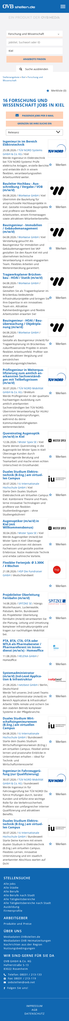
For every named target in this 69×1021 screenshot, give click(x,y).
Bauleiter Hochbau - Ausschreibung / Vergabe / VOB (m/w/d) (23, 187)
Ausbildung (11, 907)
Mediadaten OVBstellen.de (22, 936)
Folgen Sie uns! (17, 988)
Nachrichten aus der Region (23, 944)
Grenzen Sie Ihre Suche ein (34, 123)
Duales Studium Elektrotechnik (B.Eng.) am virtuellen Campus (23, 475)
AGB (34, 1009)
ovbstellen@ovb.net (21, 982)
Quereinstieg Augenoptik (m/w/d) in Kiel (21, 435)
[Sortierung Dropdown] (59, 133)
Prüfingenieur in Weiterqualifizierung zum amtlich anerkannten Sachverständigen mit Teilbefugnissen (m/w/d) (23, 376)
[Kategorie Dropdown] (59, 34)
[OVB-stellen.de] (19, 6)
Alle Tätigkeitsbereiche (19, 899)
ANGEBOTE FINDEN (34, 59)
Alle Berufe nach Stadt (19, 895)
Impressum (34, 1006)
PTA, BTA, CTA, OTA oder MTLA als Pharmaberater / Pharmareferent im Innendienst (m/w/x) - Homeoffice (23, 645)
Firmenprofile (13, 910)
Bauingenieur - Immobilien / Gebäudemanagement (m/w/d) (22, 228)
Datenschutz (34, 1013)
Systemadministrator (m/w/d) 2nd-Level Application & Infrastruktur (22, 676)
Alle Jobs (10, 883)
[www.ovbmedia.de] (34, 17)
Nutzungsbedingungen (19, 948)
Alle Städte (11, 887)
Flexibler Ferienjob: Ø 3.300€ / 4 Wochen (23, 564)
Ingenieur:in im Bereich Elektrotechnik (20, 143)
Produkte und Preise (18, 923)
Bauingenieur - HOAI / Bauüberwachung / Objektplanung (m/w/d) (22, 323)
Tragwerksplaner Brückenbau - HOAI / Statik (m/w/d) (23, 276)
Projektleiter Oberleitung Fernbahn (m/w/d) (21, 596)
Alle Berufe (11, 891)
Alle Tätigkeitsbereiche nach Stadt (27, 903)
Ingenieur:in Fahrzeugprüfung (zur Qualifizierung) (22, 772)
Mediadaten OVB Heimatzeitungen (27, 940)
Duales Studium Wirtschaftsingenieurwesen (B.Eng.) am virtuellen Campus (20, 723)
